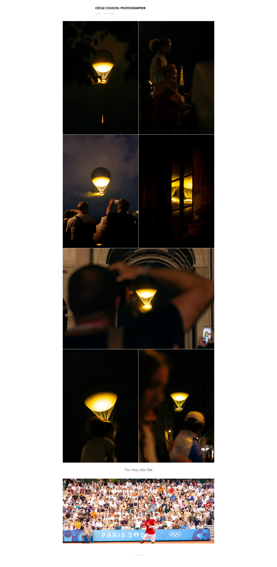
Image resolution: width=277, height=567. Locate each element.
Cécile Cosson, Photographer (120, 8)
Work (98, 14)
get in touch (109, 14)
